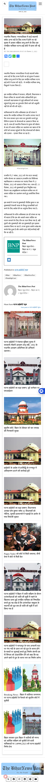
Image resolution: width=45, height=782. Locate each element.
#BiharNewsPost (29, 275)
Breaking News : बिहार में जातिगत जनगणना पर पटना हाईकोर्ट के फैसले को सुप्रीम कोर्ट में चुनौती (22, 698)
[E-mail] (9, 261)
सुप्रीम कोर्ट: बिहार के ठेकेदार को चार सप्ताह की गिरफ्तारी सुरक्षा (21, 429)
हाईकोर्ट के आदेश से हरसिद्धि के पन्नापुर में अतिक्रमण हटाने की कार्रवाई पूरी (20, 469)
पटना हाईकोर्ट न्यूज (21, 270)
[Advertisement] (22, 113)
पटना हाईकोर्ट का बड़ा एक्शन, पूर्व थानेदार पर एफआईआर (21, 389)
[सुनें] (41, 391)
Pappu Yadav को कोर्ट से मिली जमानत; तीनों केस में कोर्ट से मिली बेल (22, 555)
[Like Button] (6, 64)
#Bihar (8, 275)
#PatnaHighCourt (11, 278)
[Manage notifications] (6, 777)
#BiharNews (17, 275)
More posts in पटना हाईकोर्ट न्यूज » (31, 307)
